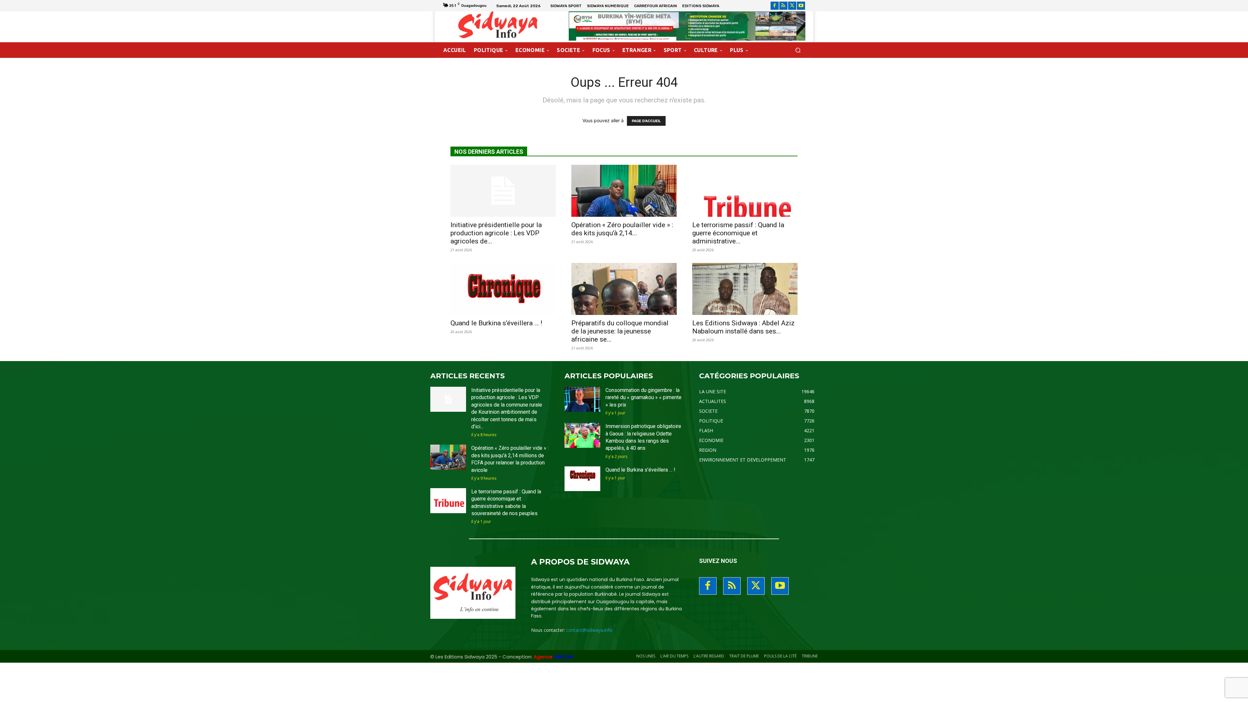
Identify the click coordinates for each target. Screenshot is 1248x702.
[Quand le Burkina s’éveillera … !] (503, 289)
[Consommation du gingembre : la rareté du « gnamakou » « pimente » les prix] (582, 399)
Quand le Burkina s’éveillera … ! (496, 323)
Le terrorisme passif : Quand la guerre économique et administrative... (738, 233)
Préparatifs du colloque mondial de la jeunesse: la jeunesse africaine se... (620, 331)
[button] (797, 50)
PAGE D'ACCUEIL (646, 121)
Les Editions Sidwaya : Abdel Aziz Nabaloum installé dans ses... (743, 327)
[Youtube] (801, 5)
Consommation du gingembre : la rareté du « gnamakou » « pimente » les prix (643, 397)
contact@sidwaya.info (589, 630)
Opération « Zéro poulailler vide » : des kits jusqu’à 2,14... (622, 229)
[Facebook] (774, 5)
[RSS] (783, 5)
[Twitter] (792, 5)
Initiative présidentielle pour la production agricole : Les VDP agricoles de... (496, 233)
